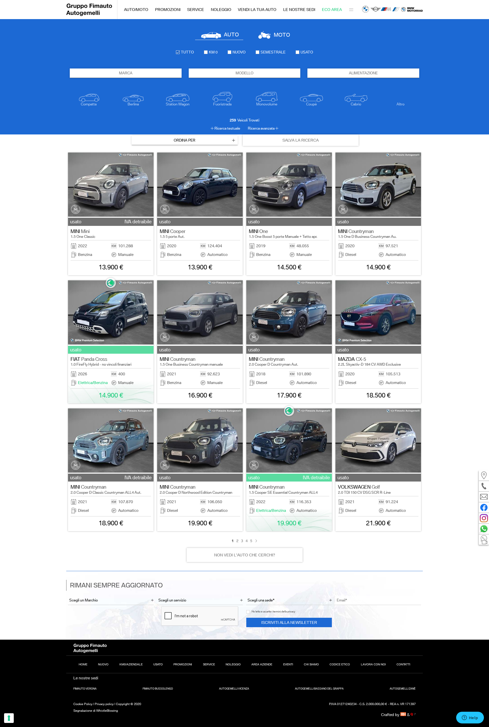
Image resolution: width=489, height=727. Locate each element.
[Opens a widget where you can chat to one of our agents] (470, 718)
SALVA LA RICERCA (300, 140)
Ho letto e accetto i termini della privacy (273, 611)
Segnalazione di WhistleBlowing (95, 710)
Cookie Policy (82, 704)
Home (83, 664)
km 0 (213, 52)
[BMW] (365, 9)
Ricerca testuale (227, 128)
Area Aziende (261, 664)
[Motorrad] (412, 9)
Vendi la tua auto (257, 9)
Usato (158, 664)
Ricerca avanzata (261, 128)
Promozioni (168, 9)
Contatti (403, 664)
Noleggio (221, 9)
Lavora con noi (373, 664)
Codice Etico (340, 664)
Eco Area (332, 9)
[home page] (89, 14)
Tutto (187, 52)
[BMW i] (396, 9)
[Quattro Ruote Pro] (413, 714)
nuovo (239, 52)
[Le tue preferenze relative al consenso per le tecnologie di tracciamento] (9, 718)
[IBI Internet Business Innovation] (403, 714)
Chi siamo (311, 664)
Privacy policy (104, 704)
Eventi (288, 664)
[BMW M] (386, 9)
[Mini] (376, 9)
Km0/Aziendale (131, 664)
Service (195, 9)
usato (307, 52)
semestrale (273, 52)
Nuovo (103, 664)
